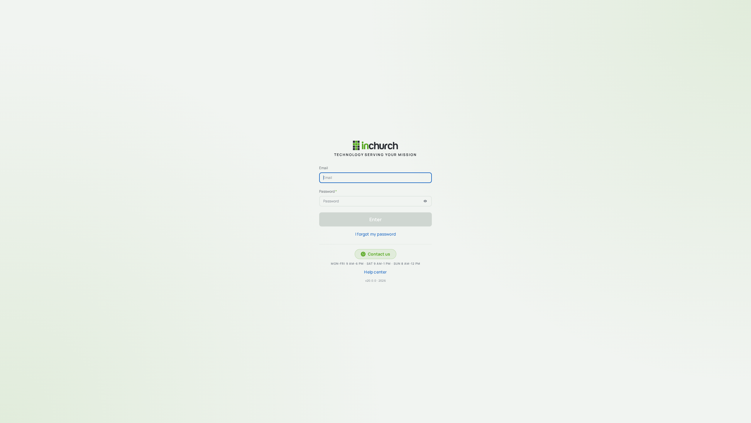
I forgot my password (375, 234)
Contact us (379, 254)
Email (323, 168)
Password (328, 191)
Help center (375, 272)
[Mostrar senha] (425, 201)
